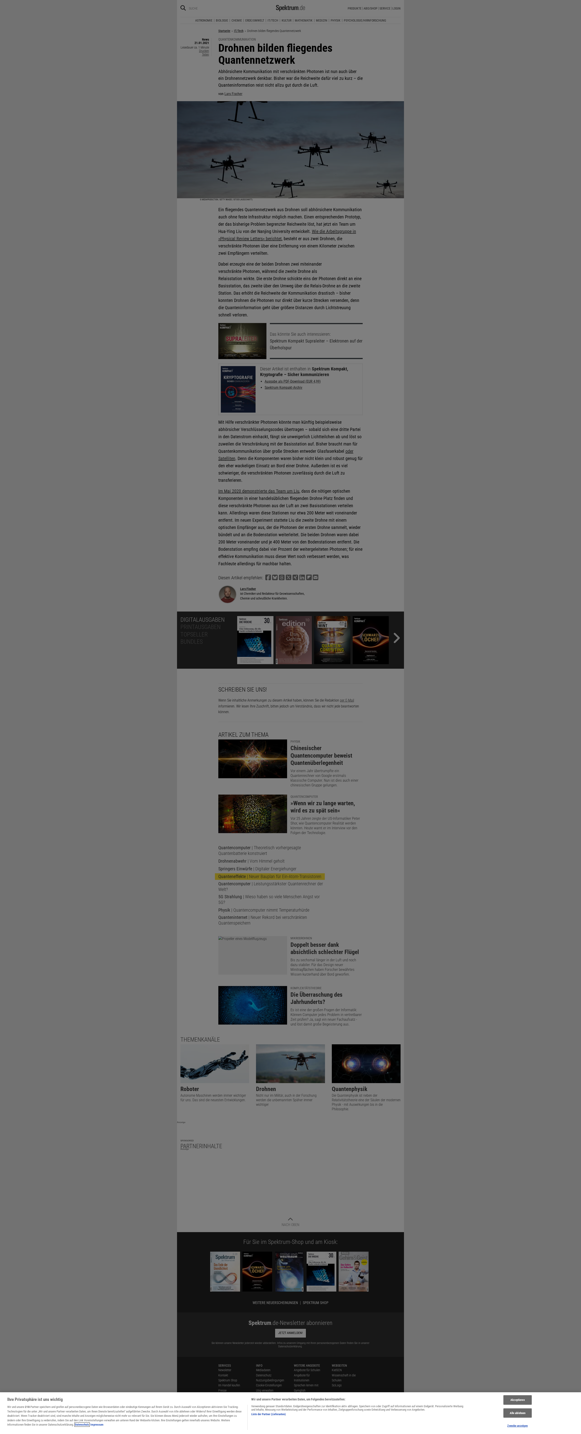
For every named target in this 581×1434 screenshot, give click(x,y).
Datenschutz (82, 1424)
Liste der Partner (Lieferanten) (268, 1414)
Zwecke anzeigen (517, 1425)
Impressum (96, 1424)
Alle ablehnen (518, 1413)
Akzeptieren (517, 1400)
